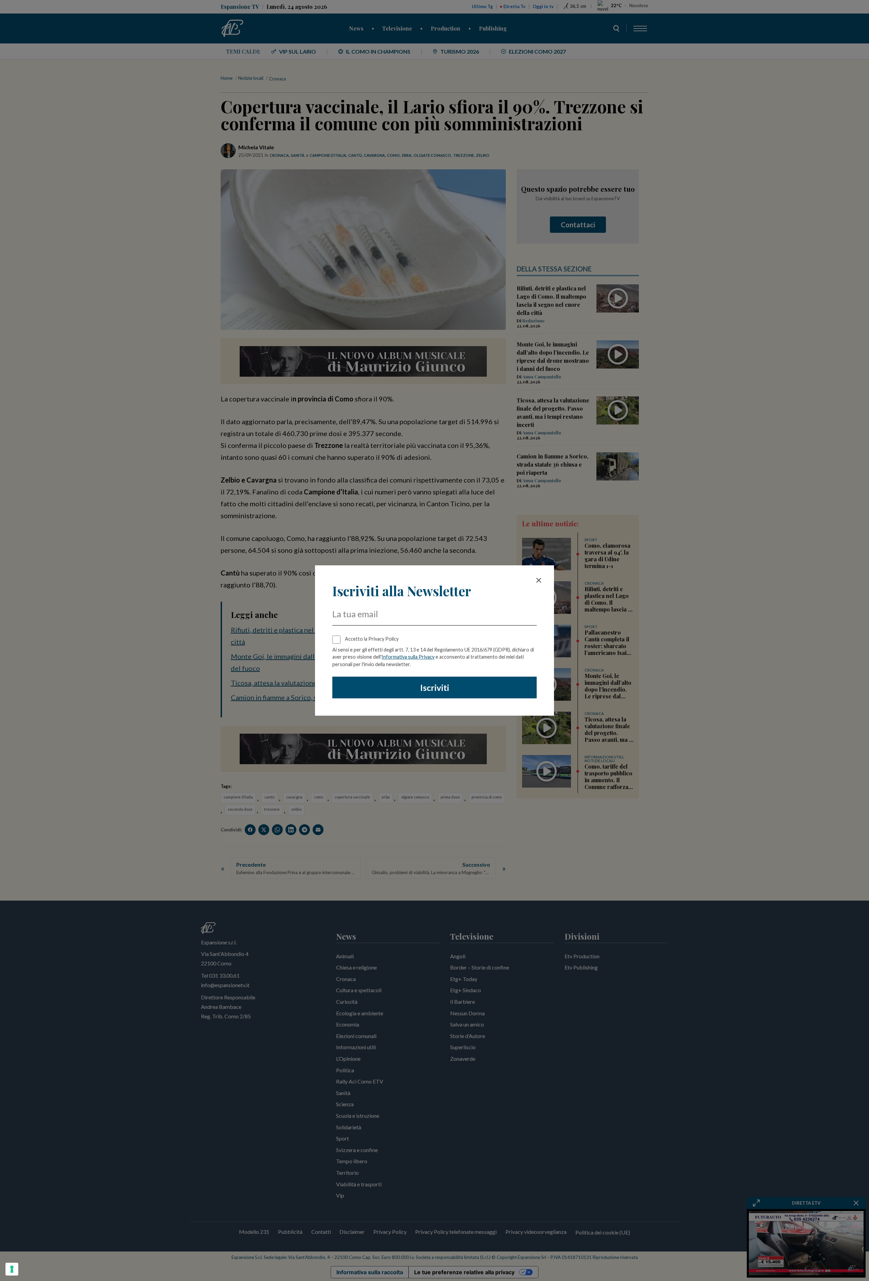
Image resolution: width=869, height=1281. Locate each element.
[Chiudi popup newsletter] (539, 580)
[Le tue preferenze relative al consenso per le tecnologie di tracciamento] (11, 1269)
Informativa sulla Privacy (408, 657)
